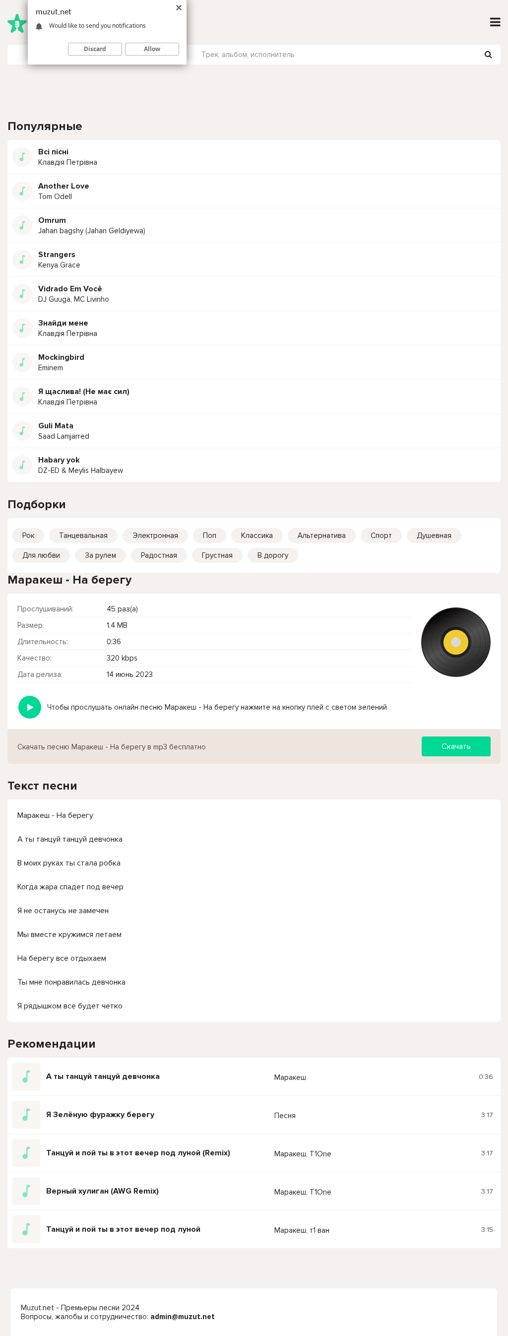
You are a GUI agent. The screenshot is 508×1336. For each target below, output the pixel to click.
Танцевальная (83, 535)
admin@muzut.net (182, 1316)
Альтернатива (322, 535)
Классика (257, 535)
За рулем (100, 555)
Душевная (434, 535)
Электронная (155, 535)
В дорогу (272, 555)
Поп (209, 535)
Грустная (217, 555)
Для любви (41, 555)
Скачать (456, 746)
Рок (28, 535)
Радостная (159, 555)
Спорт (381, 535)
